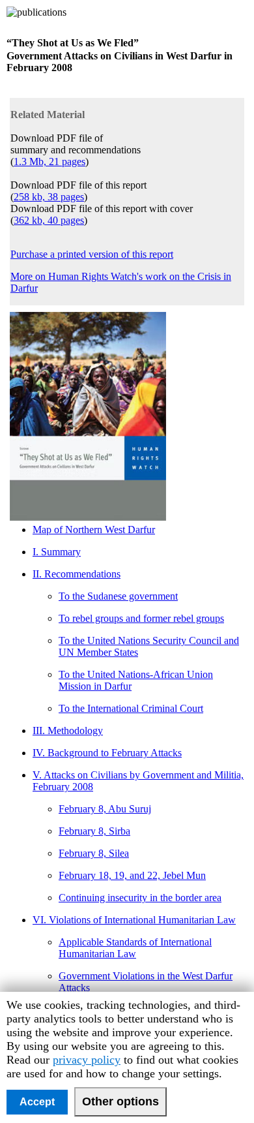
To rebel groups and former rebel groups (141, 618)
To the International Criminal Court (131, 708)
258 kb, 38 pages (49, 196)
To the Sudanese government (118, 596)
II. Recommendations (76, 573)
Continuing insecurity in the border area (140, 897)
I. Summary (57, 551)
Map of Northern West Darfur (94, 529)
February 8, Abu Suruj (105, 808)
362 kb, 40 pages (49, 220)
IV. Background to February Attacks (107, 752)
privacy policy (86, 1059)
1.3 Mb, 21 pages (49, 161)
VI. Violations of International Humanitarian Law (134, 919)
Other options (120, 1101)
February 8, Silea (94, 853)
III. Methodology (68, 730)
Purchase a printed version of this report (91, 254)
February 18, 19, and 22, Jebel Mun (132, 875)
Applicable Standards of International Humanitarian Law (135, 947)
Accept (37, 1101)
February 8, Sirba (94, 831)
